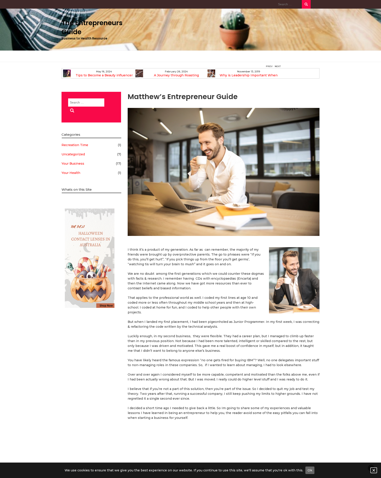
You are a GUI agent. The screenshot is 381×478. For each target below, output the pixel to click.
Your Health (71, 173)
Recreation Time (75, 145)
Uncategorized (73, 154)
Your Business (73, 164)
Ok (310, 470)
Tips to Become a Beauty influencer (104, 75)
